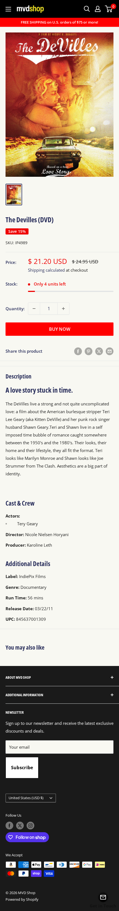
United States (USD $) (26, 797)
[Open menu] (8, 9)
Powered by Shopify (22, 899)
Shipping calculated (46, 270)
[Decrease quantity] (34, 308)
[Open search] (87, 9)
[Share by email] (109, 351)
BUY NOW (59, 329)
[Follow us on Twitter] (20, 825)
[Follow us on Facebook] (9, 825)
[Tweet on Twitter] (99, 351)
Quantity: (15, 308)
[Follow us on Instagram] (30, 825)
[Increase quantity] (63, 308)
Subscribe (22, 767)
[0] (108, 9)
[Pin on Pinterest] (88, 351)
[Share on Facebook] (78, 351)
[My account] (97, 9)
